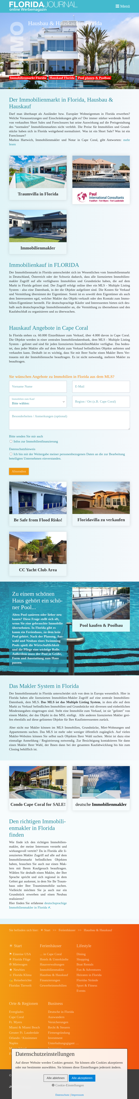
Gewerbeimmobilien (53, 985)
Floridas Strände (87, 980)
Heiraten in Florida (89, 975)
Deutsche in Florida (61, 1012)
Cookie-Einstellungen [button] (69, 1085)
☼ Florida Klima (20, 975)
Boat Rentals (85, 964)
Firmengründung (59, 1032)
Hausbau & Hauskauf (54, 975)
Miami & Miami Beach (24, 1027)
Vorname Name (20, 384)
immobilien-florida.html (101, 788)
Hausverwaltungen (52, 964)
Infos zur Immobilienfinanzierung (36, 441)
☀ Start (45, 930)
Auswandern (56, 1017)
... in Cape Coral (51, 954)
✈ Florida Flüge (19, 959)
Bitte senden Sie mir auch (26, 436)
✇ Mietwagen (18, 964)
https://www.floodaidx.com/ (38, 504)
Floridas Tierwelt (20, 985)
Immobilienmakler (52, 969)
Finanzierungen (50, 980)
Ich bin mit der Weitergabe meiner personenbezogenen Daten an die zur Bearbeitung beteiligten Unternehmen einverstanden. (67, 456)
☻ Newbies (17, 969)
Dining (81, 954)
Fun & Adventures (89, 969)
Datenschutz (62, 1094)
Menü (125, 6)
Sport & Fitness (87, 985)
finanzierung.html (101, 180)
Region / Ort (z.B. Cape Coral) (91, 399)
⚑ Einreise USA (20, 954)
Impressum (77, 1094)
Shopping (83, 959)
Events (81, 991)
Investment (55, 1038)
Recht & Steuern (59, 1027)
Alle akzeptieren (82, 1078)
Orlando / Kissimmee (23, 1038)
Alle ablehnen (56, 1078)
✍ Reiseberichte (20, 980)
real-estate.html (38, 232)
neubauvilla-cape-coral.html (38, 178)
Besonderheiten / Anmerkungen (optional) (33, 414)
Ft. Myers (15, 1022)
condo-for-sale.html (38, 788)
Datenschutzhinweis (22, 449)
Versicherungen (58, 1022)
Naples (13, 1043)
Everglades (16, 1012)
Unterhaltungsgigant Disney (63, 1043)
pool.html (101, 609)
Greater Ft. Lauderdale (24, 1032)
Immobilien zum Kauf (23, 399)
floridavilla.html (101, 504)
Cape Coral (16, 1017)
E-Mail (78, 384)
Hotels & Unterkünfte (54, 959)
